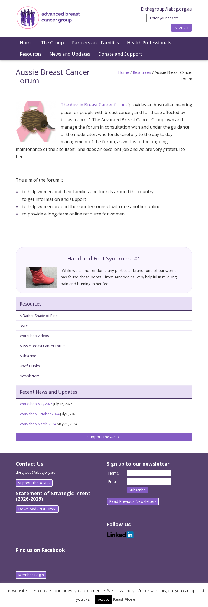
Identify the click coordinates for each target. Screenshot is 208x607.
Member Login (31, 574)
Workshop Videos (34, 335)
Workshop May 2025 (36, 403)
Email (113, 481)
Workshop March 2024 (38, 423)
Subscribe (28, 355)
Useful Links (30, 365)
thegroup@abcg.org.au (168, 9)
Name (113, 473)
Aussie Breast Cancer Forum (43, 345)
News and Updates (70, 54)
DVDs (24, 325)
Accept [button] (103, 599)
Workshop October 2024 (39, 413)
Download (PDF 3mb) (37, 508)
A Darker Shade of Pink (38, 315)
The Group (52, 42)
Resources (30, 54)
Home (26, 42)
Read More (124, 599)
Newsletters (30, 375)
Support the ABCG (104, 436)
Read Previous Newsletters (133, 501)
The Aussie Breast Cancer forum (94, 105)
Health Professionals (149, 42)
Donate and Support (120, 54)
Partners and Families (95, 42)
